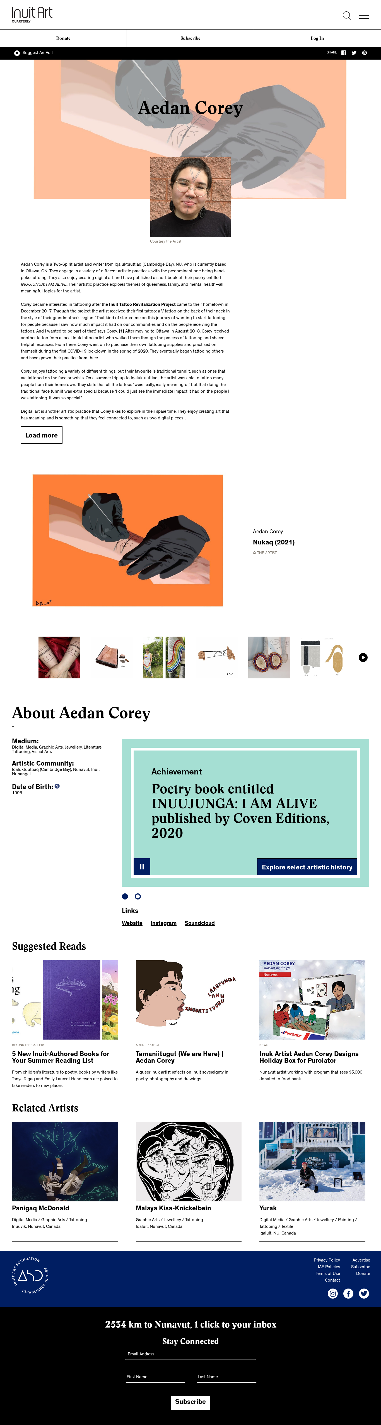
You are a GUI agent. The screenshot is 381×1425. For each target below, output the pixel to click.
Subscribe (190, 38)
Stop (142, 866)
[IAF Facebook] (348, 1294)
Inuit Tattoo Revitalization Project (142, 305)
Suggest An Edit (38, 53)
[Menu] (364, 15)
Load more (42, 436)
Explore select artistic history (307, 868)
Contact (332, 1281)
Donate (63, 38)
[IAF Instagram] (333, 1294)
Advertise (361, 1260)
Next (363, 657)
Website (132, 924)
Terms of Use (328, 1274)
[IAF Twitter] (364, 1294)
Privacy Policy (327, 1260)
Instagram (164, 924)
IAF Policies (329, 1267)
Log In (317, 38)
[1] (121, 331)
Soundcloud (200, 924)
